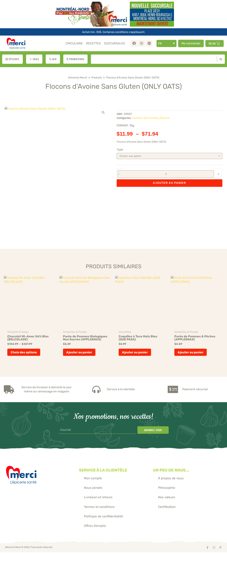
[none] (166, 43)
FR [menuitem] (160, 43)
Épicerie (165, 117)
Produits (96, 77)
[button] (103, 113)
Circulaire (74, 43)
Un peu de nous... (171, 470)
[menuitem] (166, 43)
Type (120, 149)
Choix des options (24, 352)
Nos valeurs (166, 497)
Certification (167, 507)
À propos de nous (171, 478)
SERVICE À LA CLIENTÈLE (103, 470)
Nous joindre (93, 488)
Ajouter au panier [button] (79, 352)
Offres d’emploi (95, 526)
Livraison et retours (98, 497)
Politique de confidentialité (103, 516)
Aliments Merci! (77, 77)
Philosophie (166, 488)
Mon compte (93, 478)
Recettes (93, 43)
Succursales (114, 43)
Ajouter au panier (169, 182)
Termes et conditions (99, 507)
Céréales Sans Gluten (145, 117)
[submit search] (220, 59)
